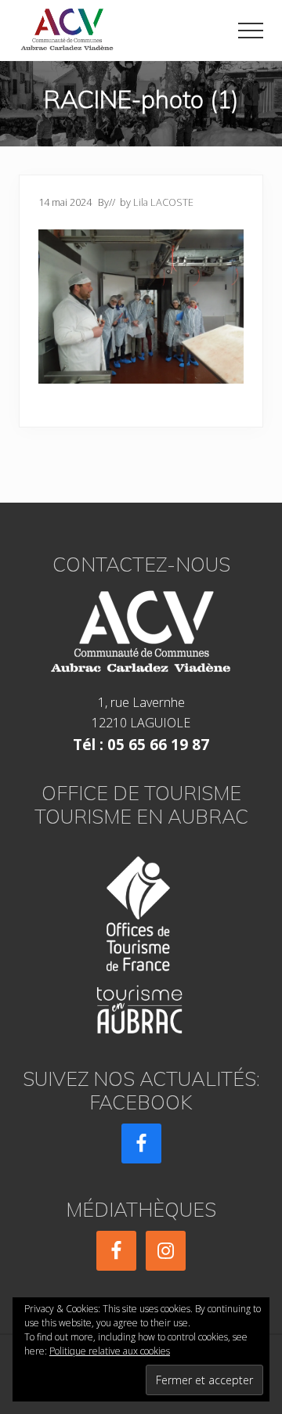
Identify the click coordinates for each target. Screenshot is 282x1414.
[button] (251, 30)
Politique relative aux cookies (109, 1351)
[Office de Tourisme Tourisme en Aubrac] (141, 940)
